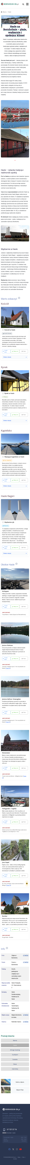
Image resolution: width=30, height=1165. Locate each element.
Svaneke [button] (15, 1059)
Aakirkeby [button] (15, 1069)
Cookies (15, 1158)
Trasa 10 (8, 668)
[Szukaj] (23, 4)
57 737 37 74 (12, 1129)
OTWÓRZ (25, 955)
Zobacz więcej (7, 357)
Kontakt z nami (11, 1133)
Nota (23, 1157)
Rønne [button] (15, 1040)
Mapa (24, 351)
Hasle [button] (15, 1045)
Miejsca (5, 396)
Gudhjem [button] (15, 1055)
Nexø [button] (15, 1064)
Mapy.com (16, 351)
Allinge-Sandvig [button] (15, 1050)
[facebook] (9, 1149)
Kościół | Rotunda (7, 333)
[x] (13, 1149)
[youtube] (20, 1149)
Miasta (4, 12)
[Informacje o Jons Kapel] (27, 883)
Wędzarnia (6, 525)
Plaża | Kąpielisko (7, 460)
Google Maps (5, 351)
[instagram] (17, 1149)
